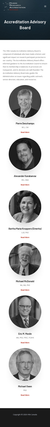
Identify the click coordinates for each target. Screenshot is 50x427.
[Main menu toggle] (45, 6)
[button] (25, 132)
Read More (25, 132)
